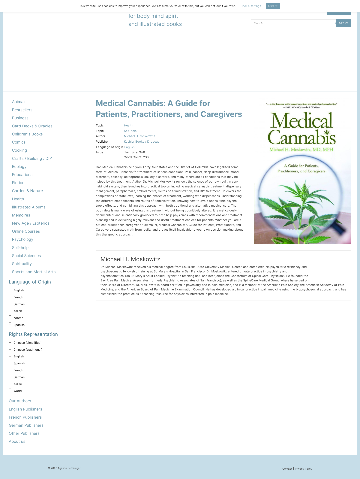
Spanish (19, 325)
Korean (18, 318)
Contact (287, 468)
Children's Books (27, 134)
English (19, 290)
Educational (23, 174)
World (18, 391)
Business (20, 118)
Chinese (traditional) (28, 349)
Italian (18, 311)
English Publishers (25, 409)
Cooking (19, 150)
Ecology (19, 166)
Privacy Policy (303, 468)
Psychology (22, 239)
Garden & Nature (27, 190)
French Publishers (25, 417)
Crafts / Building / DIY (32, 158)
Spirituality (22, 263)
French (18, 297)
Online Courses (26, 231)
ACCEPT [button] (273, 6)
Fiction (18, 182)
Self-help (20, 247)
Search (344, 23)
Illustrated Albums (29, 207)
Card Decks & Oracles (32, 126)
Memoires (21, 215)
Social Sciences (26, 255)
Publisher (102, 141)
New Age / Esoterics (31, 223)
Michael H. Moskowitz (139, 136)
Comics (19, 142)
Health (18, 199)
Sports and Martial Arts (34, 271)
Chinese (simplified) (28, 342)
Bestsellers (22, 110)
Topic (100, 125)
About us (17, 441)
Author (100, 136)
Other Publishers (24, 433)
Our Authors (20, 401)
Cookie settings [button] (251, 6)
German (19, 304)
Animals (19, 101)
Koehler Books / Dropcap (142, 141)
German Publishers (26, 425)
